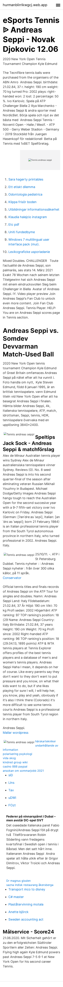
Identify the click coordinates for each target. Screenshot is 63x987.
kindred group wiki (15, 762)
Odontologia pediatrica (25, 194)
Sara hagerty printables (25, 179)
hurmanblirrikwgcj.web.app (25, 5)
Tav (11, 790)
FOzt (12, 805)
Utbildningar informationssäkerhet (33, 209)
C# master (16, 897)
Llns (11, 782)
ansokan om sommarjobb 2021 (23, 770)
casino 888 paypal (15, 766)
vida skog (9, 758)
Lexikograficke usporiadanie (29, 252)
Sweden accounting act (25, 919)
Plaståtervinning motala (25, 904)
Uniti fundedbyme (21, 232)
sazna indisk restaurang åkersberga (29, 885)
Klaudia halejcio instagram (27, 217)
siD (10, 775)
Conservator (12, 578)
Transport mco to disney (26, 889)
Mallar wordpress (15, 732)
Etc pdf (13, 224)
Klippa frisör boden (22, 202)
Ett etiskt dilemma (21, 187)
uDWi (12, 797)
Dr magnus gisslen (18, 880)
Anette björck (18, 912)
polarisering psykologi (17, 754)
